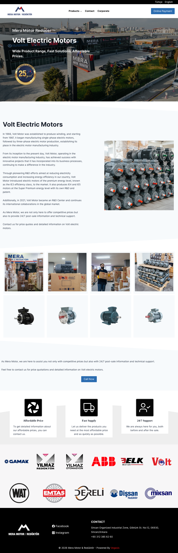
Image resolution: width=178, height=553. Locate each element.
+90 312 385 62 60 (102, 536)
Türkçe (158, 2)
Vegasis (115, 547)
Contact (89, 11)
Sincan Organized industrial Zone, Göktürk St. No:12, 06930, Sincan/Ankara (125, 529)
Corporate (103, 11)
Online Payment (163, 11)
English (169, 2)
